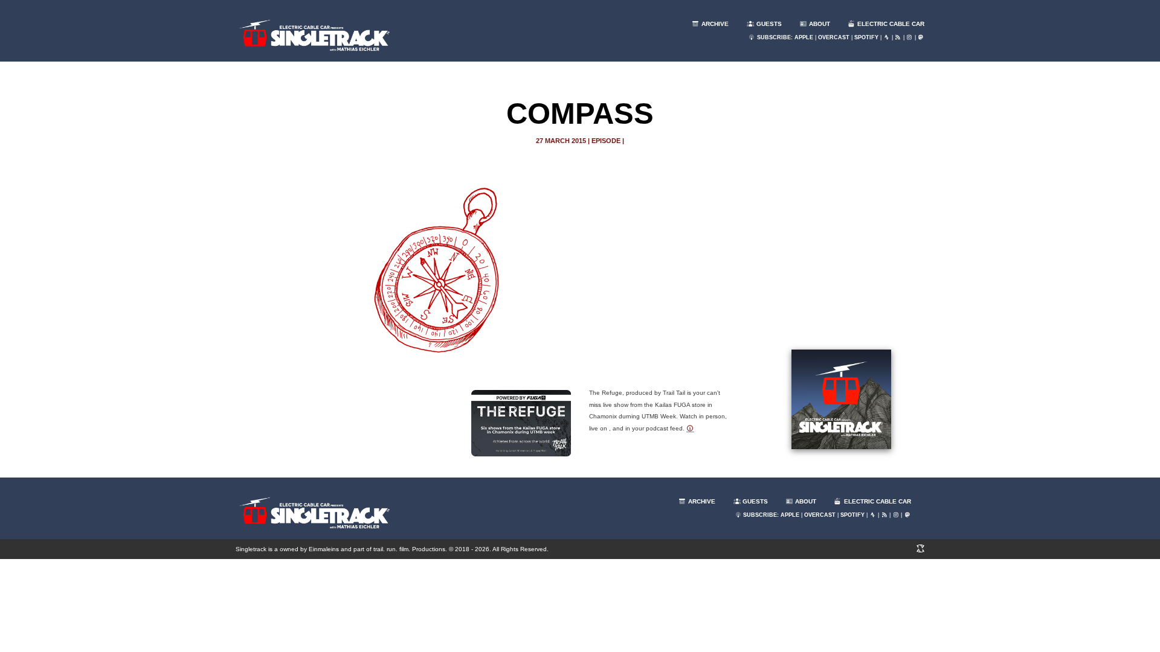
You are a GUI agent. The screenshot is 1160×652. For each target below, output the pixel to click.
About (818, 24)
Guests (768, 24)
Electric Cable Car (890, 24)
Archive (714, 24)
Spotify (866, 37)
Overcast (833, 37)
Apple (803, 37)
